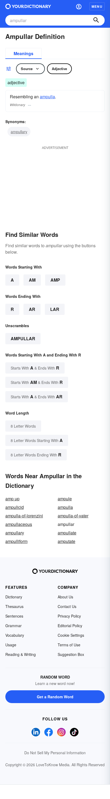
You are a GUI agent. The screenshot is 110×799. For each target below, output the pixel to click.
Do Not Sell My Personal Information (55, 752)
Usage (10, 644)
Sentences (14, 616)
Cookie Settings (71, 635)
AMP (55, 280)
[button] (79, 6)
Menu (97, 6)
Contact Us (67, 606)
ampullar (23, 338)
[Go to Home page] (28, 6)
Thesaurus (14, 606)
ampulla (47, 97)
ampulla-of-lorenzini (24, 516)
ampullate (67, 533)
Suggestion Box (71, 654)
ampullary (19, 131)
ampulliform (16, 541)
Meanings (23, 53)
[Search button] (96, 20)
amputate (66, 541)
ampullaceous (18, 524)
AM (32, 280)
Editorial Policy (70, 625)
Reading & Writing (20, 654)
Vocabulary (14, 635)
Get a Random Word (55, 696)
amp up (12, 499)
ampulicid (14, 507)
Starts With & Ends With (35, 368)
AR (32, 309)
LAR (54, 309)
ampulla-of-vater (73, 516)
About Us (65, 596)
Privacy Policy (69, 616)
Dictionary (13, 596)
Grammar (13, 625)
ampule (65, 499)
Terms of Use (69, 644)
